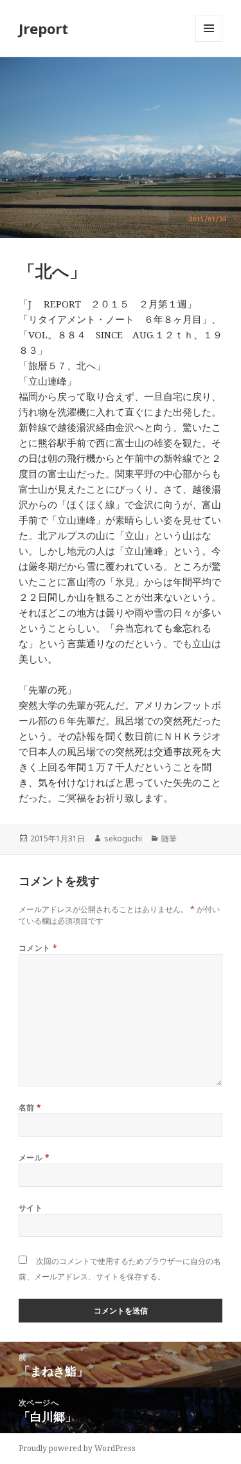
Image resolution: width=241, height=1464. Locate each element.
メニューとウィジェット (208, 41)
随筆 (169, 838)
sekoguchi (123, 838)
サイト (30, 1207)
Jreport (43, 28)
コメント (38, 947)
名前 (30, 1107)
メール (34, 1157)
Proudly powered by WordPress (77, 1448)
